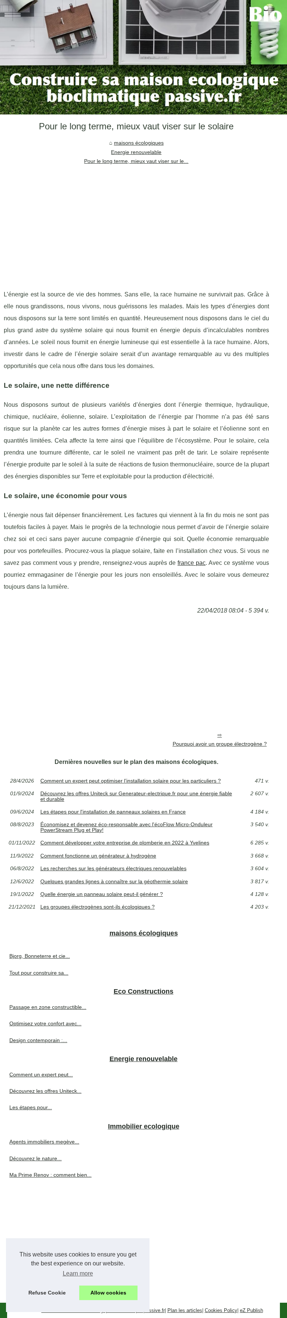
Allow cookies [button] (108, 1293)
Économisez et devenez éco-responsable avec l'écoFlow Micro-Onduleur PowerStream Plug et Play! (126, 827)
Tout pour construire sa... (38, 973)
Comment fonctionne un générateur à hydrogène (98, 855)
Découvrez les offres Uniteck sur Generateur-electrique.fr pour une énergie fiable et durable (136, 796)
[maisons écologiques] (143, 57)
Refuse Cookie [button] (47, 1293)
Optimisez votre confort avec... (45, 1023)
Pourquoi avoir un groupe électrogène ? (220, 744)
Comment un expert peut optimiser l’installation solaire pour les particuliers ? (130, 780)
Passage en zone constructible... (47, 1007)
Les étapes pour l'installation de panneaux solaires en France (113, 811)
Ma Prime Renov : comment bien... (50, 1175)
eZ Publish (251, 1310)
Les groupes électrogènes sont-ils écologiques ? (97, 906)
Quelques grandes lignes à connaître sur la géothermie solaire (114, 881)
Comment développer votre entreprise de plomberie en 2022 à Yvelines (124, 842)
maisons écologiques (139, 143)
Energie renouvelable (136, 152)
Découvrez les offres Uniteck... (45, 1091)
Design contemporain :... (38, 1040)
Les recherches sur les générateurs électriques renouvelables (113, 868)
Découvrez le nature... (35, 1158)
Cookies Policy (221, 1310)
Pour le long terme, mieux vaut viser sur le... (136, 161)
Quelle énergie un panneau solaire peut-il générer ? (101, 894)
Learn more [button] (78, 1273)
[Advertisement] (136, 221)
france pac (192, 563)
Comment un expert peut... (41, 1075)
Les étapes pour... (30, 1107)
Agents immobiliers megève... (44, 1142)
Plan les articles (184, 1310)
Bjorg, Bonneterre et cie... (39, 956)
